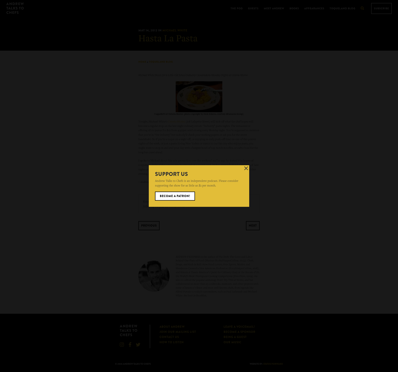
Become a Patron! (175, 196)
